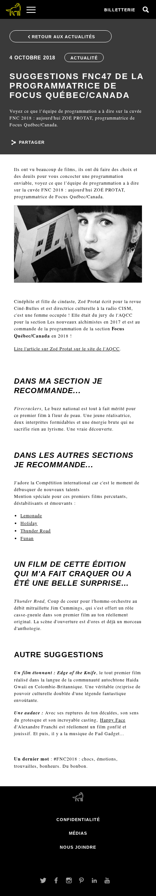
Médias (78, 833)
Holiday (28, 523)
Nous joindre (78, 847)
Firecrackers (28, 408)
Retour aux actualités (63, 36)
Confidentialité (78, 819)
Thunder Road (35, 530)
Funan (27, 538)
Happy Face (112, 720)
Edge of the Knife (76, 672)
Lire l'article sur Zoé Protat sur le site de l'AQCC (67, 348)
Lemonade (31, 515)
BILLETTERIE (119, 9)
